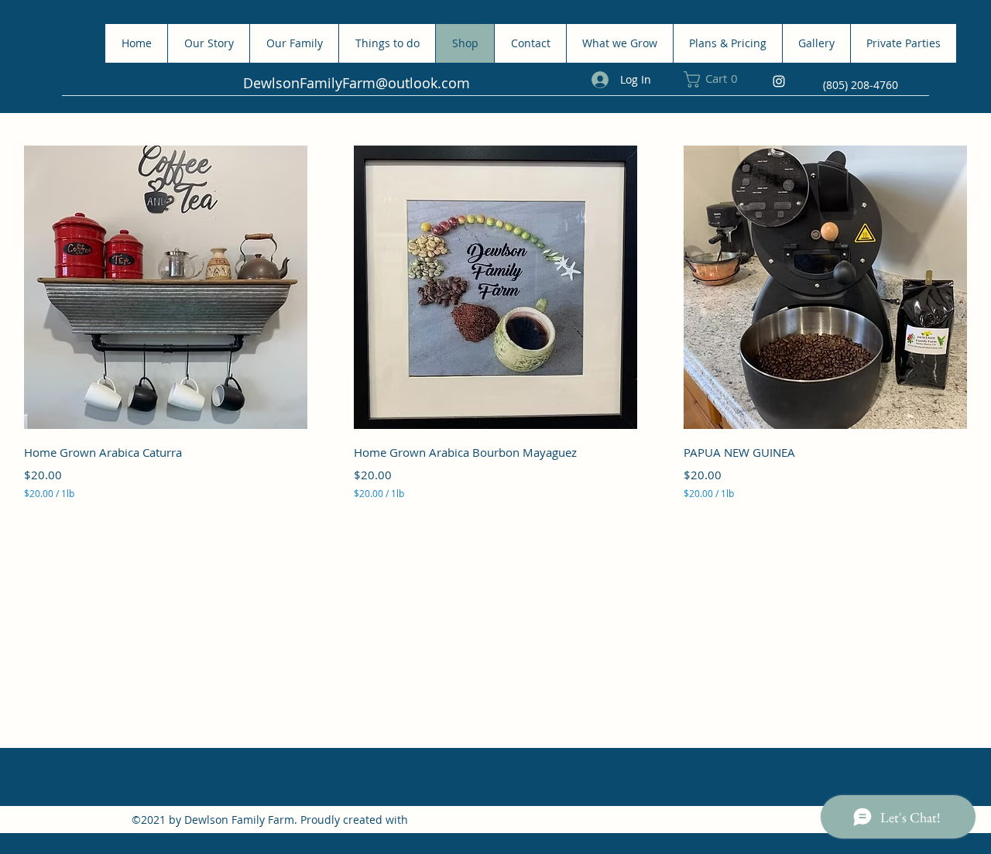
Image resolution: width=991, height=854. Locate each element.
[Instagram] (779, 81)
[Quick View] (165, 287)
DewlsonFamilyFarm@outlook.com (356, 83)
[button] (718, 79)
